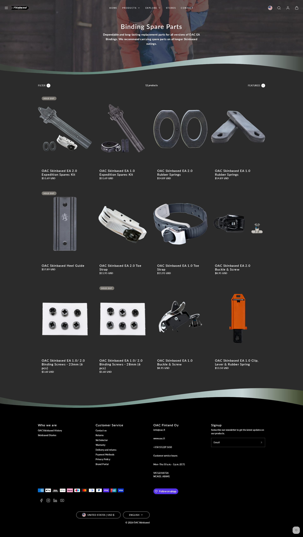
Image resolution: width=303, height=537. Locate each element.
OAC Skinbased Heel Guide (63, 265)
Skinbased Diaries (47, 435)
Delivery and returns (106, 449)
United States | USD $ (100, 515)
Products (129, 8)
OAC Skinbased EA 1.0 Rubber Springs (232, 172)
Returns (100, 435)
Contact (187, 8)
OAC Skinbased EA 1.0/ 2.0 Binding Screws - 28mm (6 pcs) (121, 364)
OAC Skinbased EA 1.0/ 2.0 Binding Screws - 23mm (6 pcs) (63, 364)
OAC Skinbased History (50, 430)
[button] (6, 8)
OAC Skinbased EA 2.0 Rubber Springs (175, 172)
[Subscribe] (261, 442)
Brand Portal (102, 464)
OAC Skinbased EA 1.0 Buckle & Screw (175, 362)
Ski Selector (102, 440)
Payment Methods (105, 454)
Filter (42, 85)
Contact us (101, 430)
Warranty (100, 445)
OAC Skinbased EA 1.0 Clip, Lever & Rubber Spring (236, 362)
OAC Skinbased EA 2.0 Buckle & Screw (232, 267)
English (134, 515)
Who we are (47, 425)
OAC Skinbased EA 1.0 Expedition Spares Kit (117, 172)
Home (113, 8)
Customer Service (109, 425)
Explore (151, 8)
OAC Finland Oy (166, 425)
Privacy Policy (103, 459)
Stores (171, 8)
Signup (216, 425)
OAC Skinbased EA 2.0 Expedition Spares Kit (59, 172)
